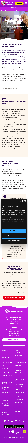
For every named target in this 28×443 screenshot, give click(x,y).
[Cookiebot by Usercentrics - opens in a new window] (20, 201)
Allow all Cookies (14, 230)
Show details (20, 226)
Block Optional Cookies (14, 240)
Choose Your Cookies (13, 235)
